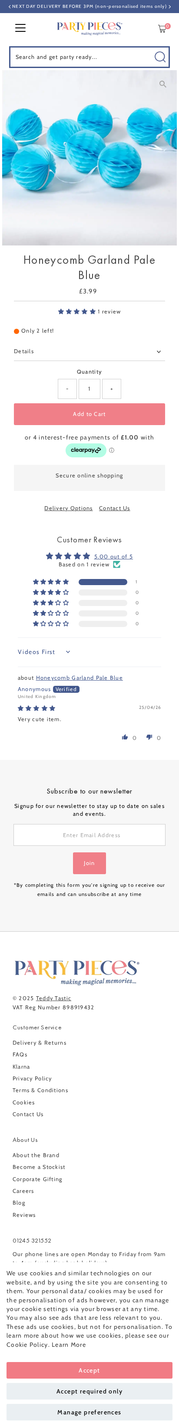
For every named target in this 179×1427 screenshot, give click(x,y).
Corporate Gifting (38, 1179)
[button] (78, 311)
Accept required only (89, 1391)
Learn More (69, 1345)
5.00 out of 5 (113, 556)
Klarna (21, 1066)
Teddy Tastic (53, 998)
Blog (19, 1202)
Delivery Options (68, 508)
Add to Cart (89, 414)
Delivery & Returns (39, 1042)
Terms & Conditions (40, 1090)
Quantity (89, 371)
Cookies (24, 1102)
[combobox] (89, 57)
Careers (23, 1191)
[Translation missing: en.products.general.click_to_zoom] (162, 84)
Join (89, 863)
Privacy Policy (32, 1078)
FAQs (20, 1054)
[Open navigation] (20, 29)
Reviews (24, 1215)
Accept (89, 1370)
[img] (37, 708)
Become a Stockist (39, 1167)
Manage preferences (89, 1412)
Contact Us (114, 508)
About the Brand (36, 1155)
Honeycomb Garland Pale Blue (79, 677)
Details (24, 351)
